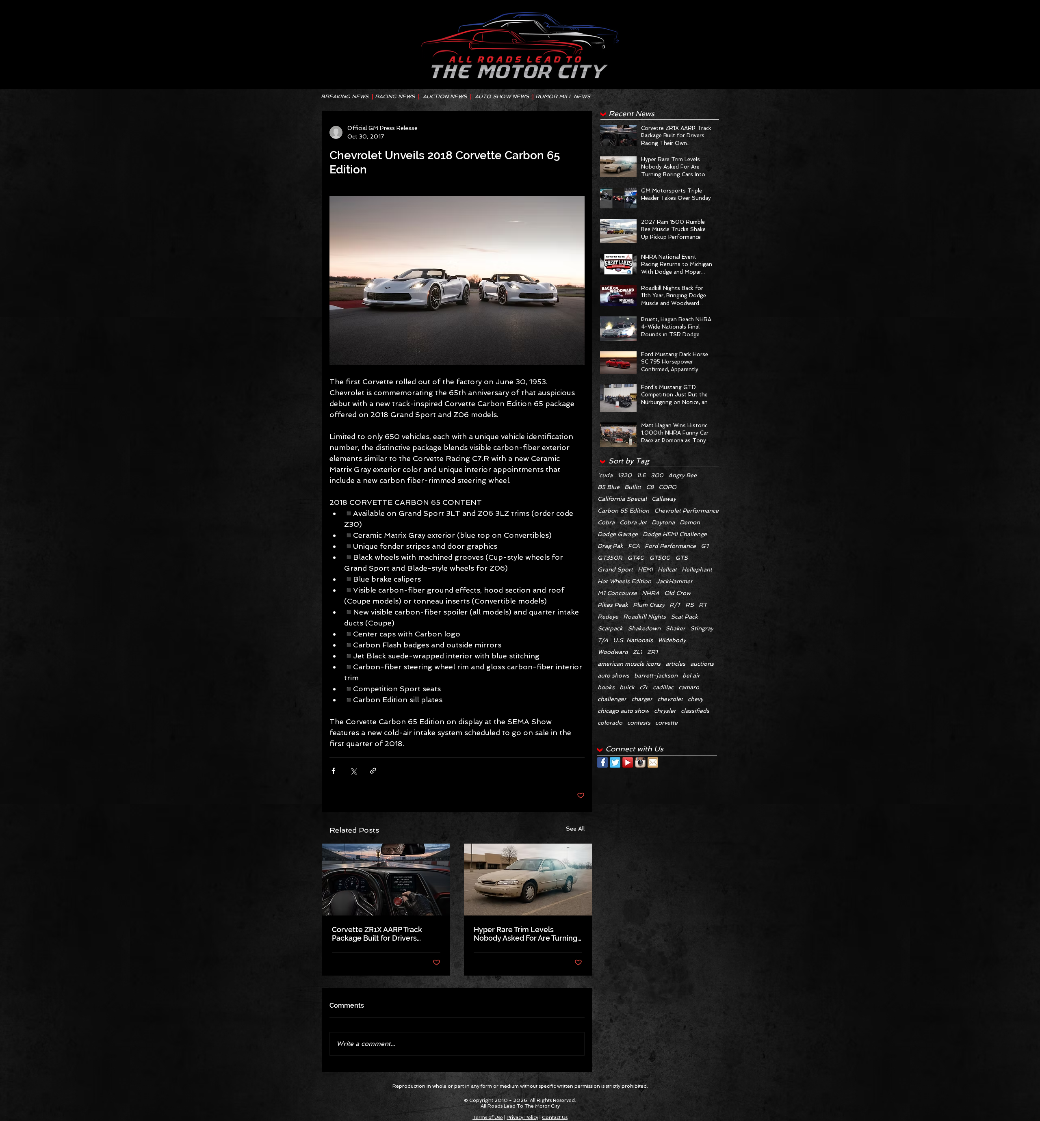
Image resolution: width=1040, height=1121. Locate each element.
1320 (625, 475)
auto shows (613, 675)
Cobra (606, 522)
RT (703, 605)
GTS (681, 557)
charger (641, 699)
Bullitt (632, 487)
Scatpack (610, 628)
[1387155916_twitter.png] (615, 762)
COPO (667, 487)
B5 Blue (609, 487)
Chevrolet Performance (686, 510)
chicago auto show (623, 711)
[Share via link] (373, 771)
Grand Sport (615, 569)
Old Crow (677, 593)
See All (575, 828)
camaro (688, 687)
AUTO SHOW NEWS (502, 96)
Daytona (663, 522)
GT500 (659, 557)
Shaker (675, 628)
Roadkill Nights (644, 616)
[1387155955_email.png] (653, 762)
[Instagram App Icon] (640, 762)
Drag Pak (610, 546)
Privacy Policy (522, 1117)
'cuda (605, 475)
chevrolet (670, 699)
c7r (643, 687)
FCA (634, 546)
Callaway (664, 499)
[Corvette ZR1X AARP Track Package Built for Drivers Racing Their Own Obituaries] (386, 879)
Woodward (613, 652)
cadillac (663, 687)
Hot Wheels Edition (624, 581)
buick (627, 687)
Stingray (701, 628)
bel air (691, 675)
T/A (603, 640)
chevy (695, 699)
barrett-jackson (656, 675)
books (606, 687)
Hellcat (667, 569)
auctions (702, 663)
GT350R (610, 557)
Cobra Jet (633, 522)
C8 (650, 487)
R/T (675, 605)
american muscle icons (629, 663)
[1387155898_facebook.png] (602, 762)
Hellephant (697, 569)
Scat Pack (684, 616)
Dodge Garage (618, 534)
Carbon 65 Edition (623, 510)
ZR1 (652, 652)
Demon (690, 522)
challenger (612, 699)
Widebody (672, 640)
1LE (641, 475)
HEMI (645, 569)
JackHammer (674, 581)
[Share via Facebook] (333, 771)
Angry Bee (682, 475)
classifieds (695, 711)
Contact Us (555, 1117)
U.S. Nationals (633, 640)
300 (657, 475)
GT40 (635, 557)
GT (705, 546)
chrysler (665, 711)
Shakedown (644, 628)
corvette (666, 722)
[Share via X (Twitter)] (353, 771)
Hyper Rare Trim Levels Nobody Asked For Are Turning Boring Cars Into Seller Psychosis (525, 933)
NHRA (650, 593)
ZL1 (637, 652)
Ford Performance (670, 546)
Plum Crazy (649, 605)
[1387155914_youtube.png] (627, 762)
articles (675, 663)
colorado (610, 722)
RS (689, 605)
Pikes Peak (613, 605)
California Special (622, 499)
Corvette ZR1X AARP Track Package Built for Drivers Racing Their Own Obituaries (381, 933)
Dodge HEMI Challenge (675, 534)
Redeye (608, 616)
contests (638, 722)
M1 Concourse (617, 593)
